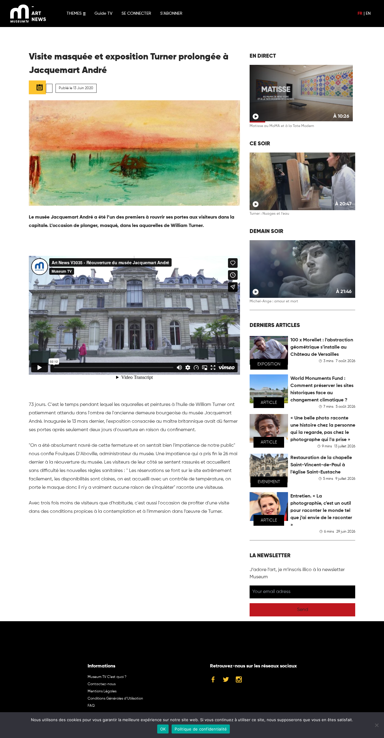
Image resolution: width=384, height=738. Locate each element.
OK (163, 729)
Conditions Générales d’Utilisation (115, 698)
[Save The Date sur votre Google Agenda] (37, 87)
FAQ (91, 706)
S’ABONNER (171, 13)
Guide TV (103, 13)
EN (368, 13)
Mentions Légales (102, 691)
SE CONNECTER (136, 13)
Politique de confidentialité (201, 729)
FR (360, 13)
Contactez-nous (102, 684)
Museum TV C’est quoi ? (107, 677)
